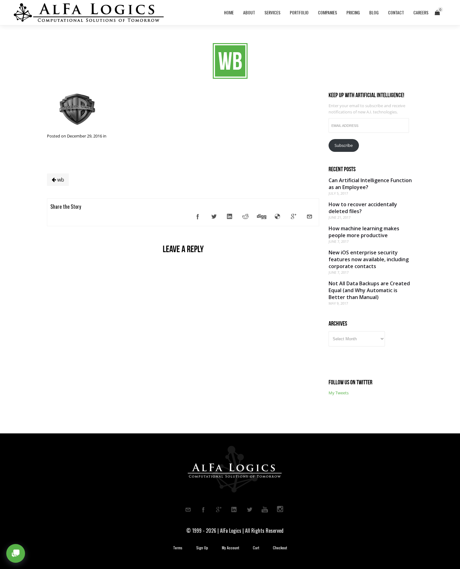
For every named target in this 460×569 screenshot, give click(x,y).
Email (188, 509)
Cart (256, 547)
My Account (230, 547)
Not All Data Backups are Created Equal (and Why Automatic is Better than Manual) (369, 290)
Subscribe (344, 145)
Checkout (280, 547)
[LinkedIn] (229, 216)
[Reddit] (245, 216)
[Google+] (293, 216)
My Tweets (339, 393)
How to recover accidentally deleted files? (363, 208)
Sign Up (202, 547)
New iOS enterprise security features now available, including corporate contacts (369, 259)
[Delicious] (277, 216)
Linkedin (234, 509)
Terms (177, 547)
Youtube (264, 509)
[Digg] (261, 216)
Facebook (203, 509)
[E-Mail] (309, 216)
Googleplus (218, 509)
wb (60, 179)
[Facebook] (198, 216)
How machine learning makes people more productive (364, 232)
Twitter (249, 509)
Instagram (280, 509)
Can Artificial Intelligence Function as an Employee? (370, 184)
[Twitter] (213, 216)
